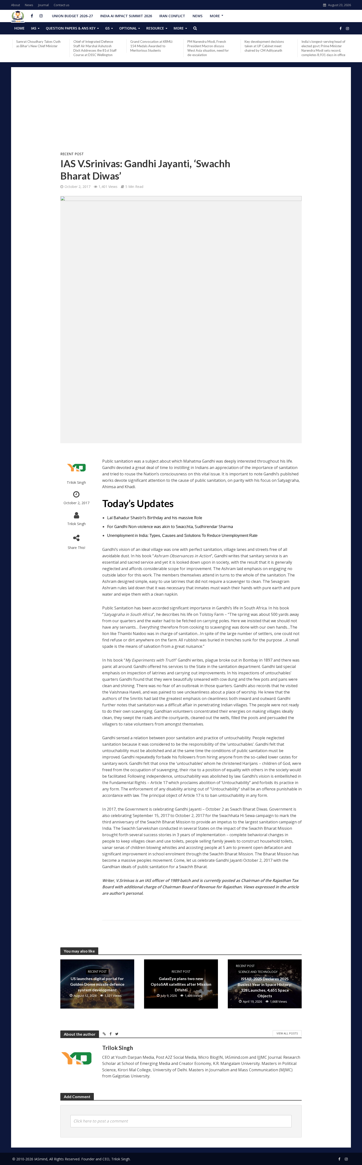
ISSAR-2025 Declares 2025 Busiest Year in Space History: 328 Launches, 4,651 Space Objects (265, 987)
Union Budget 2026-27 (72, 16)
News (29, 5)
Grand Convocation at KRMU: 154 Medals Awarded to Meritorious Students (151, 46)
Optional (128, 28)
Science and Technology (258, 972)
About (15, 5)
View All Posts (287, 1033)
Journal (43, 5)
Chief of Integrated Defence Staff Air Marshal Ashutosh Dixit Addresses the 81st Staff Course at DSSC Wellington (94, 48)
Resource (155, 28)
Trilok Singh (76, 482)
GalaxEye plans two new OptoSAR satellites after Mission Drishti (181, 984)
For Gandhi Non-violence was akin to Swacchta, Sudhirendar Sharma (170, 526)
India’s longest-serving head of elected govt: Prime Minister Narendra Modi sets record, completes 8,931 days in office (323, 48)
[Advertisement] (181, 111)
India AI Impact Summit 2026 (126, 16)
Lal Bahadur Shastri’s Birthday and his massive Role (154, 517)
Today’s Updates (138, 503)
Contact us (61, 5)
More (215, 16)
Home (19, 28)
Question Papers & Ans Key (71, 28)
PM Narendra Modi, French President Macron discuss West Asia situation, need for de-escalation (208, 48)
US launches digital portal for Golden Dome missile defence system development (97, 984)
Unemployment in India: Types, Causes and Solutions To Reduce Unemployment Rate (182, 535)
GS (107, 28)
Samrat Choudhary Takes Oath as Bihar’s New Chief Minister (38, 44)
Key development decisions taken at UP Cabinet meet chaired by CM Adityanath (264, 46)
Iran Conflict (172, 16)
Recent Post (72, 153)
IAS (33, 28)
